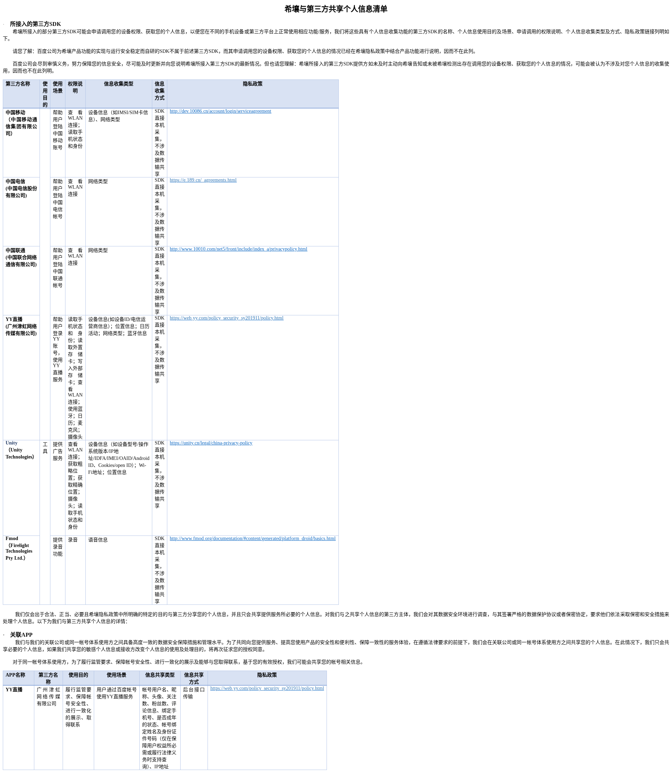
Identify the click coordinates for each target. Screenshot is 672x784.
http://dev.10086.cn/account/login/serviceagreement (220, 111)
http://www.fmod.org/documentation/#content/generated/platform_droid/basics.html (253, 538)
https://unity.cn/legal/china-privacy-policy (211, 443)
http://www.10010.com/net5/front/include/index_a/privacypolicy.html (238, 249)
